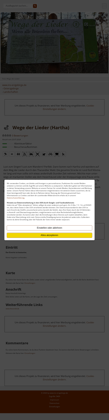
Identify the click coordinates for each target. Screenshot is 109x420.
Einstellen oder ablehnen (49, 228)
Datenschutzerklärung (15, 198)
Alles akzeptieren (49, 235)
